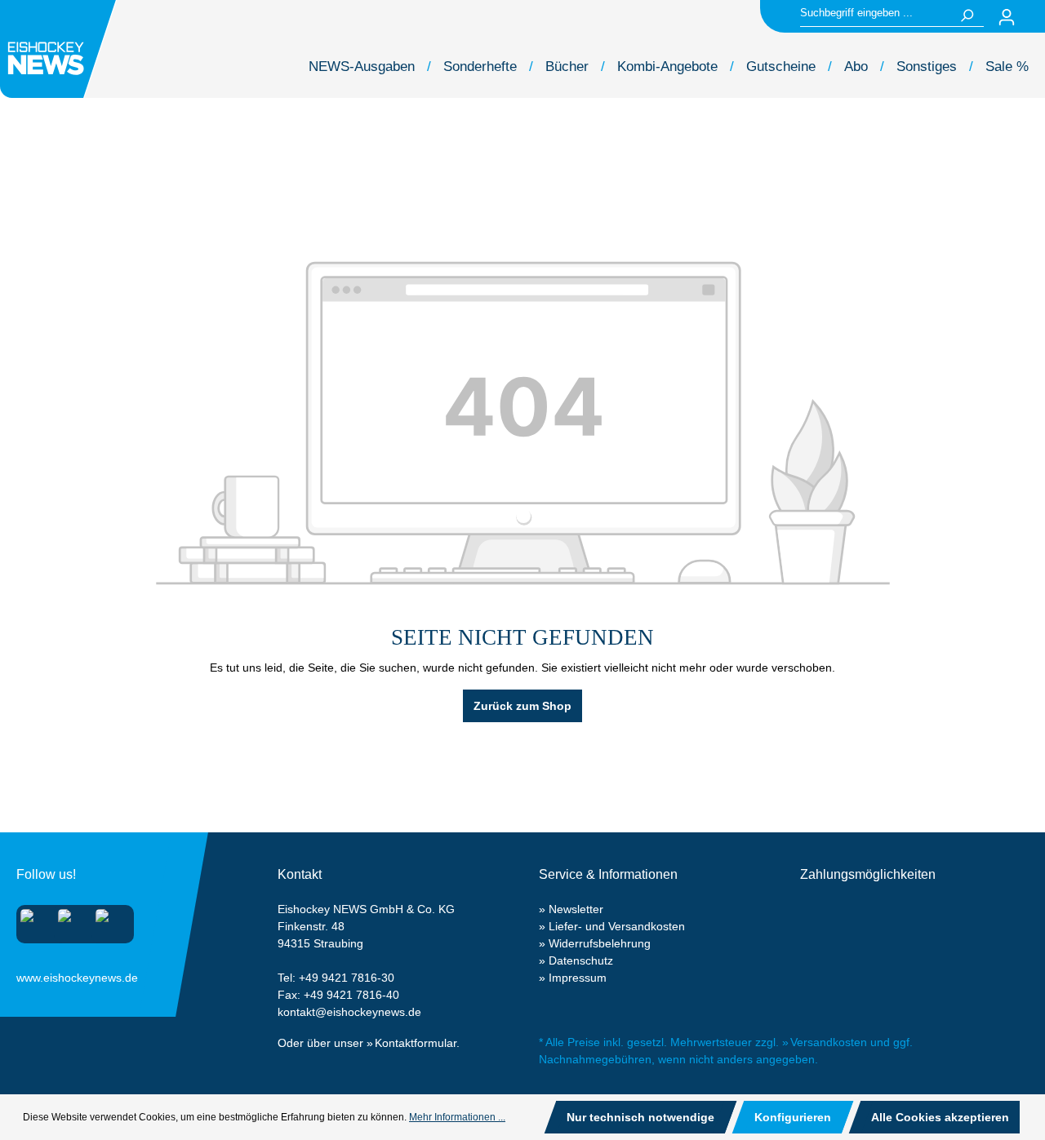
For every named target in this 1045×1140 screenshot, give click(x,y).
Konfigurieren (792, 1117)
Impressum (578, 977)
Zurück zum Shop (522, 705)
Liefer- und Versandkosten (617, 926)
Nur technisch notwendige (640, 1117)
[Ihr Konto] (1006, 17)
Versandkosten (828, 1042)
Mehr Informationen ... (457, 1117)
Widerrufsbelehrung (600, 943)
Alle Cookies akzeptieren (940, 1117)
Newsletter (576, 909)
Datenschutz (581, 960)
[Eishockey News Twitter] (107, 921)
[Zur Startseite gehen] (60, 49)
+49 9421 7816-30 (346, 977)
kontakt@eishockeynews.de (349, 1011)
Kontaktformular (415, 1042)
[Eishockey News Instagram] (32, 921)
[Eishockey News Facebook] (70, 921)
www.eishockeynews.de (36, 974)
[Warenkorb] (1035, 17)
